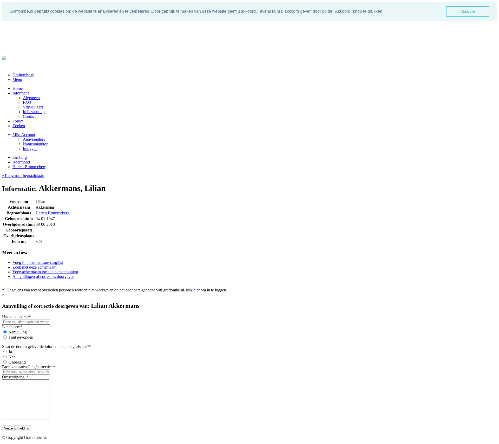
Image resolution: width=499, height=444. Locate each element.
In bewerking (34, 112)
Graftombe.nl (23, 75)
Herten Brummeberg (29, 167)
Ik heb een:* (12, 327)
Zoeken (18, 126)
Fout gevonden (21, 337)
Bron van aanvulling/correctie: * (28, 367)
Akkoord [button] (467, 11)
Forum (17, 121)
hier (196, 290)
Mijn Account (23, 134)
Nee (12, 357)
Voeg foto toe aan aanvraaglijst (37, 262)
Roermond (21, 162)
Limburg (19, 157)
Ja (10, 352)
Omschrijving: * (15, 377)
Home (17, 88)
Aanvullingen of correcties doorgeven (43, 276)
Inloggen (30, 148)
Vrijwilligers (33, 107)
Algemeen (31, 97)
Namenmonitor (35, 144)
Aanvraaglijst (34, 139)
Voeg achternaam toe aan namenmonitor (45, 272)
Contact (29, 116)
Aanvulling (17, 332)
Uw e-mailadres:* (16, 317)
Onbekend (17, 362)
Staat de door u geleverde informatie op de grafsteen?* (46, 346)
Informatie (20, 93)
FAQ (27, 102)
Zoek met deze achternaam (34, 267)
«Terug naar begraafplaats (23, 175)
